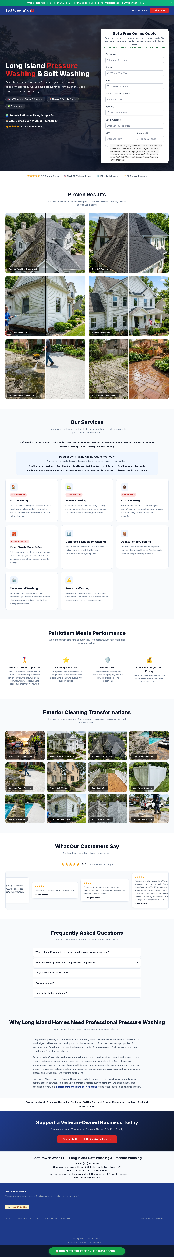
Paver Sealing (73, 442)
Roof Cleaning (58, 442)
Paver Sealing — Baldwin (103, 470)
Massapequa (118, 1102)
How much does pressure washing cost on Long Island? (87, 962)
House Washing (42, 442)
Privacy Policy (147, 1219)
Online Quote (159, 10)
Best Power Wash (19, 10)
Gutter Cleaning (87, 446)
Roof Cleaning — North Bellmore (101, 466)
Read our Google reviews (87, 1177)
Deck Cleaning (108, 442)
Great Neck (142, 1102)
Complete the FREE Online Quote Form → (126, 3)
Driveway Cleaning (90, 442)
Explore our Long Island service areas (76, 1086)
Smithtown (76, 1102)
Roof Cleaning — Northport (42, 466)
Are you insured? (87, 983)
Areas (145, 10)
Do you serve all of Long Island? (87, 972)
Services (135, 10)
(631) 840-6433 (91, 1163)
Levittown (131, 1102)
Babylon (107, 1102)
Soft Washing (26, 442)
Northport (97, 1102)
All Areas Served (87, 1106)
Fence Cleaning (123, 442)
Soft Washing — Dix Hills (77, 470)
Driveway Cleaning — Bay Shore (131, 470)
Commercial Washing (143, 442)
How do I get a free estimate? (87, 993)
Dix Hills (87, 1102)
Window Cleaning (105, 446)
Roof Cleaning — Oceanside (131, 466)
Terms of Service (162, 1219)
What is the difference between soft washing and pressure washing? (87, 952)
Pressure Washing (69, 446)
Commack (52, 1102)
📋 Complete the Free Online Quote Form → (87, 1251)
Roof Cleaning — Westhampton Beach (45, 470)
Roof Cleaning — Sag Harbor (70, 466)
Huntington (63, 1102)
